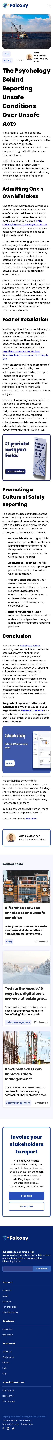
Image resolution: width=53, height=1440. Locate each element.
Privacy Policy (25, 1420)
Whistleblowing (10, 1312)
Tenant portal (9, 1306)
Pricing (5, 1362)
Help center (8, 1395)
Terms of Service (9, 1420)
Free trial (26, 1195)
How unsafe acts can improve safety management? (23, 1074)
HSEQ (6, 53)
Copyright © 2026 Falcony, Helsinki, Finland (23, 1416)
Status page (8, 1401)
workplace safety (30, 645)
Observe (6, 1301)
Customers (8, 1357)
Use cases (7, 1334)
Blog (4, 1373)
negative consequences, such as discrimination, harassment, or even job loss (25, 355)
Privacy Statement (10, 1424)
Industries (7, 1329)
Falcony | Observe (32, 710)
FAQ (4, 1368)
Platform (6, 1290)
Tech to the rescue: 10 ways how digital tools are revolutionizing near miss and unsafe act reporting (26, 998)
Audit (5, 1295)
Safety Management (18, 1022)
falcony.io (31, 818)
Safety (7, 60)
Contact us (26, 1206)
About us (6, 1351)
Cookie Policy (27, 1424)
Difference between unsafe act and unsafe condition (25, 913)
